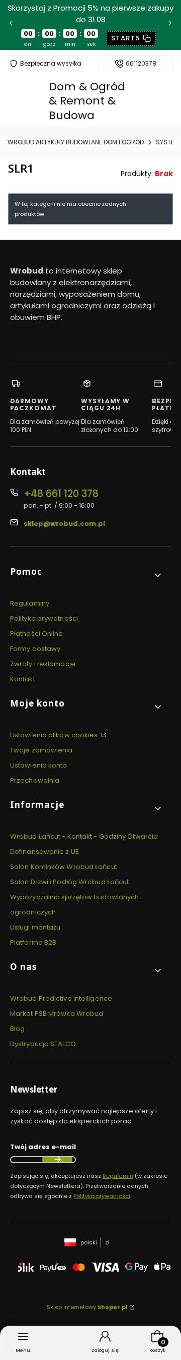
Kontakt (22, 679)
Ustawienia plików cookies (55, 735)
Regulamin (118, 1176)
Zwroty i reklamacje (42, 664)
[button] (86, 575)
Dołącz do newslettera (57, 1159)
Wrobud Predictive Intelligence (61, 998)
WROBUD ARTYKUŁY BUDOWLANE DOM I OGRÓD (76, 142)
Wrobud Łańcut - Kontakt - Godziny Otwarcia (84, 836)
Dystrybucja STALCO (43, 1044)
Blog (17, 1028)
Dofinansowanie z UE (44, 851)
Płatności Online (36, 633)
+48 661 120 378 (61, 494)
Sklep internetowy (87, 1307)
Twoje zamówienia (41, 750)
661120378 (141, 64)
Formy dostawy (35, 649)
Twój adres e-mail (43, 1147)
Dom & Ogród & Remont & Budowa (87, 101)
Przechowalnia (34, 780)
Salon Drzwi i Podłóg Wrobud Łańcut (69, 882)
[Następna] (170, 25)
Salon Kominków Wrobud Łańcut (63, 867)
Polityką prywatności (101, 1196)
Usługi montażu (35, 927)
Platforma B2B (33, 942)
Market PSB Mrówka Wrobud (56, 1013)
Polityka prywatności (44, 618)
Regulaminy (29, 603)
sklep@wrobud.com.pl (64, 523)
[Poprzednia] (11, 25)
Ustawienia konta (38, 765)
